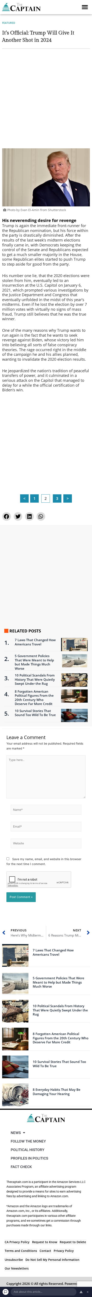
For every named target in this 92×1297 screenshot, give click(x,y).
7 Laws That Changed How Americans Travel (35, 642)
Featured (8, 23)
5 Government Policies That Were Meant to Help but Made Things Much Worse (34, 662)
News (16, 1133)
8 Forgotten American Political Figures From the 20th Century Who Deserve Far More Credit (34, 697)
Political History (27, 1150)
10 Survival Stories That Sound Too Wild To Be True (35, 713)
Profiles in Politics (29, 1158)
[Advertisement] (46, 101)
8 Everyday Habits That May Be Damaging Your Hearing (56, 1091)
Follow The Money (28, 1141)
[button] (85, 7)
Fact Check (21, 1167)
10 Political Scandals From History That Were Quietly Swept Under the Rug (35, 679)
